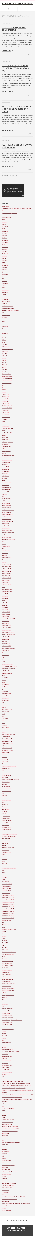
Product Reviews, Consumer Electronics (12, 1020)
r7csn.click (4, 1035)
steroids (4, 1115)
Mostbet (4, 845)
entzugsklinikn (5, 695)
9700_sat (4, 358)
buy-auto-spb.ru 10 (6, 564)
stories (3, 1117)
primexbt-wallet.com (7, 1015)
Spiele (3, 1110)
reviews (4, 1047)
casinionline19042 (6, 578)
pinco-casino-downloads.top (9, 952)
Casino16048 (5, 598)
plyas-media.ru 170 (6, 974)
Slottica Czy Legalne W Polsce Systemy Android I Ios (16, 68)
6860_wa (4, 337)
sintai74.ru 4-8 (5, 1069)
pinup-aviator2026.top (7, 961)
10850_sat (4, 269)
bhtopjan (4, 544)
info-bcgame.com (6, 773)
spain (3, 1106)
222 (3, 312)
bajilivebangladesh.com (7, 442)
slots (3, 1076)
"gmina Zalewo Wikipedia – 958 (9, 213)
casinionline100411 (6, 566)
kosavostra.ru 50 (6, 809)
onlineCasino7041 (6, 888)
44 (2, 328)
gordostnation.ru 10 (7, 741)
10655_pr (4, 258)
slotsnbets (4, 1079)
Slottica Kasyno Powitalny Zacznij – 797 (12, 1097)
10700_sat (4, 260)
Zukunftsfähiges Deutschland (9, 1199)
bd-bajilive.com (5, 476)
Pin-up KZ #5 (5, 943)
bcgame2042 (5, 464)
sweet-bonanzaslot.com (8, 1119)
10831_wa (4, 267)
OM (3, 870)
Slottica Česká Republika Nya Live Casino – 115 (13, 1088)
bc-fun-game (5, 448)
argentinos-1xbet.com (7, 428)
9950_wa (4, 371)
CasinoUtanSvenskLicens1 (8, 648)
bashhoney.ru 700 (6, 446)
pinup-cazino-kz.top (7, 963)
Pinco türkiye (5, 949)
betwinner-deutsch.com (8, 510)
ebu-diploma (5, 686)
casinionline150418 (6, 571)
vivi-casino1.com (6, 1169)
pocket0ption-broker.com (8, 983)
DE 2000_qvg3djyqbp (7, 673)
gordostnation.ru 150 (7, 743)
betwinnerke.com (6, 535)
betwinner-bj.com (6, 505)
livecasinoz (4, 813)
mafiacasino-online (6, 829)
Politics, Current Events (8, 995)
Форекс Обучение (6, 1210)
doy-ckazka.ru (5, 684)
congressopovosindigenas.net (9, 666)
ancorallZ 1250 (5, 396)
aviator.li (4, 435)
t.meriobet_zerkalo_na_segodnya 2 (10, 1126)
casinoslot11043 (6, 637)
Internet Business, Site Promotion (10, 779)
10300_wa (4, 235)
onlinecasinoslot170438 (8, 913)
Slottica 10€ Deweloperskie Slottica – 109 (12, 1081)
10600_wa (4, 256)
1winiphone (5, 292)
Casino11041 (5, 596)
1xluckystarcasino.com (7, 306)
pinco (3, 945)
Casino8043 (5, 609)
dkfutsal (4, 680)
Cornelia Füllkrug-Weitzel (17, 3)
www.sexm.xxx (5, 1190)
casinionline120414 (6, 569)
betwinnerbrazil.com (7, 530)
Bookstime (4, 555)
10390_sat (4, 238)
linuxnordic (4, 811)
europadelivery (5, 698)
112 (3, 278)
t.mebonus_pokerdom (7, 1122)
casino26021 (5, 605)
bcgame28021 (5, 471)
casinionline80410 (6, 584)
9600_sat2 (4, 355)
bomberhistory (5, 550)
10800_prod (5, 265)
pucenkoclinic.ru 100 (7, 1024)
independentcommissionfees (9, 766)
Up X (3, 1156)
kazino (3, 802)
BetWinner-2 (5, 501)
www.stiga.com (5, 1192)
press (3, 1006)
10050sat (4, 224)
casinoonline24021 (6, 627)
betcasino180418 (6, 487)
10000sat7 (4, 219)
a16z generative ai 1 (7, 376)
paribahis (4, 931)
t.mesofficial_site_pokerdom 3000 (10, 1128)
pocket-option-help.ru (7, 979)
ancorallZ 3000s (6, 417)
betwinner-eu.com (6, 512)
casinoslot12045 (6, 641)
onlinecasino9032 (6, 890)
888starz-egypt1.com (7, 349)
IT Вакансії (4, 784)
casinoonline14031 (6, 625)
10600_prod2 (5, 253)
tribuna (3, 1147)
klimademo (4, 807)
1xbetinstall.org (6, 301)
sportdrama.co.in (6, 1113)
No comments (5, 865)
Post (3, 999)
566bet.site (5, 333)
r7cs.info (4, 1033)
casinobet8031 (5, 616)
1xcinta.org (4, 303)
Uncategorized (5, 1151)
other (3, 922)
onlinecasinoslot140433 (8, 904)
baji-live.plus (5, 437)
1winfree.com (5, 290)
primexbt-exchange (7, 1011)
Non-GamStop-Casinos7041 (9, 868)
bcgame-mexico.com (7, 460)
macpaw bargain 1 (6, 827)
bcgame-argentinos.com (8, 455)
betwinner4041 (6, 525)
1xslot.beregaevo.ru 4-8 (8, 308)
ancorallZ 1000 (5, 394)
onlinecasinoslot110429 (8, 897)
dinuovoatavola (5, 677)
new (3, 856)
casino (3, 587)
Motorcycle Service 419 (8, 847)
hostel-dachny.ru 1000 (7, 750)
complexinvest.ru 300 (7, 664)
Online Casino (5, 881)
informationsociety (6, 775)
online (3, 879)
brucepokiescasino (6, 557)
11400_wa (4, 281)
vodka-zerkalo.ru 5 (6, 1174)
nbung (3, 854)
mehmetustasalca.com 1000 (9, 836)
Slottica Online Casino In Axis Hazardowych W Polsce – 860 (17, 1099)
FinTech (4, 707)
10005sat (4, 222)
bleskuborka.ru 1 (6, 546)
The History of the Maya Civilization (11, 1142)
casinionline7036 (6, 582)
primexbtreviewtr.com (7, 1017)
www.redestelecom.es (7, 1187)
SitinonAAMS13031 (7, 1072)
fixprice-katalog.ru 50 (7, 709)
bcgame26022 (5, 469)
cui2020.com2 (5, 671)
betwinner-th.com (6, 519)
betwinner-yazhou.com (7, 521)
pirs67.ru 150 (5, 967)
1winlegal (4, 294)
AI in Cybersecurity (6, 383)
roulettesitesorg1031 (7, 1049)
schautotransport (6, 1060)
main (3, 831)
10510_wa (4, 251)
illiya (3, 763)
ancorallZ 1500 (5, 401)
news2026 (4, 863)
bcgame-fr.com (5, 457)
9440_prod (4, 353)
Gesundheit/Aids (6, 736)
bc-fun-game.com (6, 451)
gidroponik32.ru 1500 (7, 739)
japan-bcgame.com (6, 788)
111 (3, 276)
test (3, 1140)
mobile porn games (6, 841)
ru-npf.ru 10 (5, 1054)
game (3, 716)
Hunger (3, 754)
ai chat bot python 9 (7, 380)
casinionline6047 (6, 580)
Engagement (5, 691)
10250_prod (5, 231)
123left (3, 285)
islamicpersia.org (6, 782)
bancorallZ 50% (5, 444)
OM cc (3, 872)
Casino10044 (5, 593)
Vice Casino (5, 1167)
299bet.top (4, 317)
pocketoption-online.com (8, 988)
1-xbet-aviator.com (6, 217)
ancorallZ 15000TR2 (7, 405)
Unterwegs (4, 1153)
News (3, 861)
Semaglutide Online (7, 1065)
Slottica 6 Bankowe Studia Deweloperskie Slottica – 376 (16, 1083)
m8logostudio (5, 825)
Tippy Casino (5, 1144)
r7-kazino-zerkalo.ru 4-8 (8, 1029)
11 (2, 272)
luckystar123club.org (7, 822)
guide (3, 745)
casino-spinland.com (7, 591)
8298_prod (4, 344)
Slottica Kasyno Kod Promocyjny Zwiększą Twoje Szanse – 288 (17, 1094)
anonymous (4, 419)
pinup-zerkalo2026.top (7, 965)
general (3, 732)
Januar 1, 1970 (6, 23)
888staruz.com (5, 346)
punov (3, 1026)
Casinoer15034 (5, 623)
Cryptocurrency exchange (8, 668)
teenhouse (4, 1137)
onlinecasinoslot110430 (8, 899)
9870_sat (4, 362)
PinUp (3, 956)
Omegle (4, 875)
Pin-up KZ (4, 940)
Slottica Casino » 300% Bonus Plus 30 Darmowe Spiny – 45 (16, 1085)
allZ (2, 387)
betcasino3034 (5, 491)
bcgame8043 (5, 473)
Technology (5, 1135)
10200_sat (4, 229)
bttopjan (4, 562)
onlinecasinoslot (6, 893)
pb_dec (3, 938)
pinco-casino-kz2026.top (8, 954)
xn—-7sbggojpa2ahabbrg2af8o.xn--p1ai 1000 (13, 1196)
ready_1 (4, 1045)
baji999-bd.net (5, 439)
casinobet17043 (6, 612)
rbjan (3, 1040)
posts (3, 1001)
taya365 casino (5, 1133)
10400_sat (4, 244)
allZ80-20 (4, 389)
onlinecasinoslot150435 (8, 909)
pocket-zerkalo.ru (6, 981)
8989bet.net (5, 351)
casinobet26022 (6, 614)
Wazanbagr (4, 1178)
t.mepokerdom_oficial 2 (7, 1124)
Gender (4, 729)
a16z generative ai (6, 374)
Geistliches (4, 725)
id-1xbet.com (5, 759)
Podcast (4, 992)
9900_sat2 (4, 365)
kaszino (3, 797)
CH (2, 652)
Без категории (5, 1201)
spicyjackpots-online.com (8, 1108)
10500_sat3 (5, 247)
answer (3, 421)
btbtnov (4, 559)
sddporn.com (5, 1063)
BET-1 (3, 480)
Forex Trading (5, 711)
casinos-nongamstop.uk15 (8, 634)
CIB (3, 659)
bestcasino (4, 478)
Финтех (4, 1208)
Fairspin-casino (5, 700)
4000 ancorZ (5, 326)
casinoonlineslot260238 (8, 632)
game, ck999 (5, 718)
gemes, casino (5, 727)
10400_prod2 (5, 240)
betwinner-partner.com (7, 516)
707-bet (4, 340)
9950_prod (4, 369)
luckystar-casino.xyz (7, 820)
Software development (7, 1103)
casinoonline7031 (6, 630)
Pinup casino (5, 958)
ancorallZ (4, 392)
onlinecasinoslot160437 (8, 911)
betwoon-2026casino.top (8, 539)
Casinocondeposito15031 (8, 618)
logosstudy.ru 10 (6, 816)
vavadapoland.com (6, 1160)
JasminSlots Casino (6, 791)
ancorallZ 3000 (5, 414)
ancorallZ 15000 (6, 403)
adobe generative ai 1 (7, 378)
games (3, 720)
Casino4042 (5, 607)
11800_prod (5, 283)
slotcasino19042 (6, 1074)
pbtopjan (4, 936)
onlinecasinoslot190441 (8, 918)
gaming (3, 723)
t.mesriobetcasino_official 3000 (10, 1131)
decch (3, 675)
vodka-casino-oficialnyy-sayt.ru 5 (10, 1171)
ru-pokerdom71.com (7, 1056)
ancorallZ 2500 (5, 412)
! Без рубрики (5, 206)
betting (3, 496)
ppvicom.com (5, 1004)
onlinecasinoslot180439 (8, 915)
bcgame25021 (5, 467)
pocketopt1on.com (6, 986)
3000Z (3, 321)
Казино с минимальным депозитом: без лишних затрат (16, 1203)
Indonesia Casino (6, 768)
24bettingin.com (6, 315)
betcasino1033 (5, 485)
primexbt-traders (6, 1013)
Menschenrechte (6, 838)
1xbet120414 (5, 299)
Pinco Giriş (4, 947)
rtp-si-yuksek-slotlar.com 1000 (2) (10, 1051)
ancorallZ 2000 (5, 410)
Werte (3, 1181)
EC (2, 689)
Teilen (31, 54)
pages (3, 927)
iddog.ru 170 (5, 761)
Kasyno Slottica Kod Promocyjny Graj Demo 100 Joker (16, 109)
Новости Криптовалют (7, 1205)
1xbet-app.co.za (6, 297)
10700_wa (4, 263)
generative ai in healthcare (8, 734)
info (3, 770)
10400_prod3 (5, 242)
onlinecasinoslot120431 (8, 902)
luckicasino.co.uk (6, 818)
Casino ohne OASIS (7, 589)
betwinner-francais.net (7, 514)
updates (4, 1158)
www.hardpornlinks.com (8, 1185)
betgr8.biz (4, 494)
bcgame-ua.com (6, 462)
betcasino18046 (6, 489)
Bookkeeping (5, 553)
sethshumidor (5, 1067)
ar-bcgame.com (5, 426)
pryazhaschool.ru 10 (7, 1022)
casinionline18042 (6, 575)
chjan (3, 657)
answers (4, 423)
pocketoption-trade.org (8, 990)
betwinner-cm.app (6, 507)
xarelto (3, 1194)
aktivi (3, 385)
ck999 (3, 661)
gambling (4, 714)
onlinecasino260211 (7, 884)
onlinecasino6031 (6, 886)
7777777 (4, 342)
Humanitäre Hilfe (6, 752)
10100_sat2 (5, 226)
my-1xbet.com (5, 850)
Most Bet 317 (5, 843)
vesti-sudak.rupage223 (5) (8, 1165)
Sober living (4, 1101)
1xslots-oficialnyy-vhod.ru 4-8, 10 (10, 310)
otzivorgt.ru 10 (5, 924)
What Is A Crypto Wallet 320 (9, 1183)
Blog (3, 548)
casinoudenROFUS (6, 646)
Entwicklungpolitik (6, 693)
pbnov (3, 933)
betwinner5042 (6, 528)
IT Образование (6, 786)
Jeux (3, 793)
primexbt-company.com (7, 1008)
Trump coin (4, 1149)
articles (3, 430)
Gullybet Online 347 (7, 748)
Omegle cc (4, 877)
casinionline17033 (6, 573)
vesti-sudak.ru (5, 1162)
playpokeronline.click (7, 970)
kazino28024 (5, 804)
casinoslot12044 (6, 639)
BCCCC (4, 453)
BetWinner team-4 (6, 498)
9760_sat (4, 360)
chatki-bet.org (5, 655)
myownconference (6, 852)
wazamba (4, 1176)
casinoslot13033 (6, 643)
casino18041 (5, 600)
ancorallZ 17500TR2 (7, 408)
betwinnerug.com (6, 537)
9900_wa (4, 367)
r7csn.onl (4, 1038)
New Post (4, 859)
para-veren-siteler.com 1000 (9, 929)
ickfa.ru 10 (4, 757)
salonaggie (4, 1058)
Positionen (4, 997)
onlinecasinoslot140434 (8, 906)
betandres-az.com (6, 482)
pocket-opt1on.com (7, 977)
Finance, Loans (5, 705)
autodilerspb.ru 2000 (7, 433)
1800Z (3, 287)
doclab (3, 682)
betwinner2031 (6, 523)
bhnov (3, 541)
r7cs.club (4, 1031)
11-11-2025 (5, 274)
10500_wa (4, 249)
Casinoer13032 (5, 621)
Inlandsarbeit (5, 777)
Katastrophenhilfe (6, 800)
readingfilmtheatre (6, 1042)
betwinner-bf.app (6, 503)
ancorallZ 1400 (5, 399)
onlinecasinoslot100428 (8, 895)
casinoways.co (5, 650)
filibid (3, 702)
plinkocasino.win (6, 972)
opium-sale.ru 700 (6, 920)
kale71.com (4, 795)
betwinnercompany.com (8, 532)
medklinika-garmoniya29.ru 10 (9, 834)
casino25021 (5, 603)
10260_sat (4, 233)
